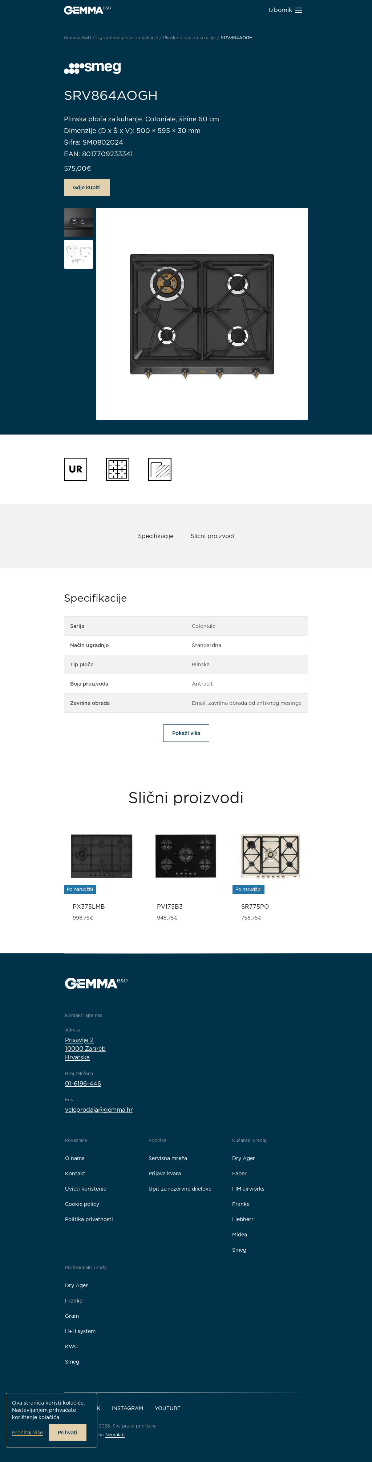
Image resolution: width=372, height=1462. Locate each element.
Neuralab (115, 1434)
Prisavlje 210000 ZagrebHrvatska (85, 1049)
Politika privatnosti (89, 1219)
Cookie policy (82, 1204)
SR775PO (255, 906)
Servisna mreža (168, 1158)
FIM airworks (248, 1189)
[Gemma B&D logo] (87, 10)
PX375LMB (89, 906)
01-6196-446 (83, 1083)
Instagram (127, 1408)
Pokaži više (186, 733)
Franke (241, 1204)
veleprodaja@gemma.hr (99, 1109)
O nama (75, 1158)
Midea (239, 1234)
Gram (72, 1316)
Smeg (239, 1250)
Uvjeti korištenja (85, 1189)
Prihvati (67, 1432)
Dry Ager (243, 1158)
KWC (71, 1346)
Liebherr (243, 1219)
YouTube (168, 1408)
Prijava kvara (165, 1173)
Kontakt (75, 1173)
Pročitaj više (27, 1432)
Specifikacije (155, 536)
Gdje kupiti (87, 187)
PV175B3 (170, 906)
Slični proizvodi (212, 536)
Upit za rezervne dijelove (180, 1189)
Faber (239, 1173)
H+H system (80, 1331)
